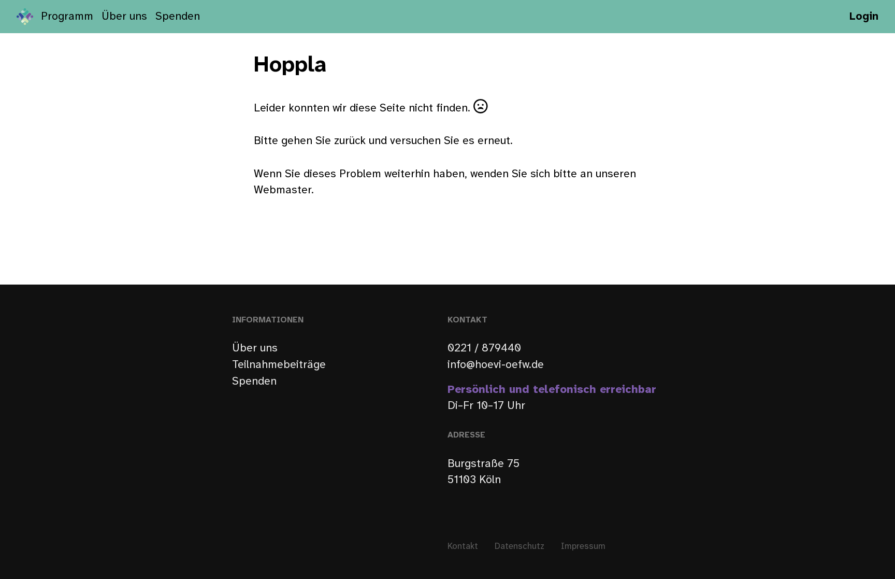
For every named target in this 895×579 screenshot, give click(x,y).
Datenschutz (519, 546)
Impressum (583, 546)
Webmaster (282, 190)
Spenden (177, 16)
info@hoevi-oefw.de (495, 365)
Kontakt (462, 546)
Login (863, 16)
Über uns (124, 16)
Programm (67, 16)
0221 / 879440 (484, 348)
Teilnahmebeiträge (279, 365)
